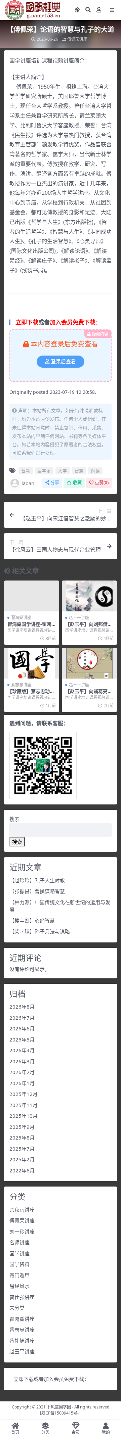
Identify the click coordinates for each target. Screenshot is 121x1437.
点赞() (102, 482)
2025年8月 (22, 1137)
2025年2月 (22, 1159)
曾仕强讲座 (22, 1297)
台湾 (25, 471)
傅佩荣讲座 (77, 39)
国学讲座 (19, 1253)
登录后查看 (63, 361)
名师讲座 (19, 1242)
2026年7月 (22, 1017)
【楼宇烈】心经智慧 (32, 920)
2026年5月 (22, 1039)
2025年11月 (23, 1105)
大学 (62, 471)
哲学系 (44, 471)
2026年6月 (22, 1028)
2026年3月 (22, 1061)
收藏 (77, 482)
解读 (95, 471)
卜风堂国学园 (59, 1407)
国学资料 (19, 1264)
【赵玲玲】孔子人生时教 (37, 880)
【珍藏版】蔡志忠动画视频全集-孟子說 (30, 694)
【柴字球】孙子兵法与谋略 (39, 931)
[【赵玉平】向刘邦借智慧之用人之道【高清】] (89, 596)
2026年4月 (22, 1050)
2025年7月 (22, 1148)
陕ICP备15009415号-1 (60, 1413)
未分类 (17, 1307)
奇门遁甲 (19, 1275)
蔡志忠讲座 (21, 685)
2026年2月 (22, 1072)
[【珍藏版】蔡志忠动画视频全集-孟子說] (31, 663)
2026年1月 (22, 1083)
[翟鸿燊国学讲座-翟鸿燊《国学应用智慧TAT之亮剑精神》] (31, 596)
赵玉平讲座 (79, 617)
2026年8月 (22, 1006)
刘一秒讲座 (22, 1231)
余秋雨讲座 (22, 1209)
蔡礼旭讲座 (22, 1340)
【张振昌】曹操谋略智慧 (37, 891)
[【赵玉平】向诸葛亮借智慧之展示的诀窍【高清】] (89, 663)
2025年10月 (23, 1115)
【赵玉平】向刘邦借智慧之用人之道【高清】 (88, 627)
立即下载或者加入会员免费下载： (51, 1379)
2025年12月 (23, 1094)
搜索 (14, 819)
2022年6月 (22, 1170)
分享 (54, 482)
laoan (28, 483)
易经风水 (19, 1286)
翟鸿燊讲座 (21, 617)
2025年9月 (22, 1126)
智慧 (79, 471)
